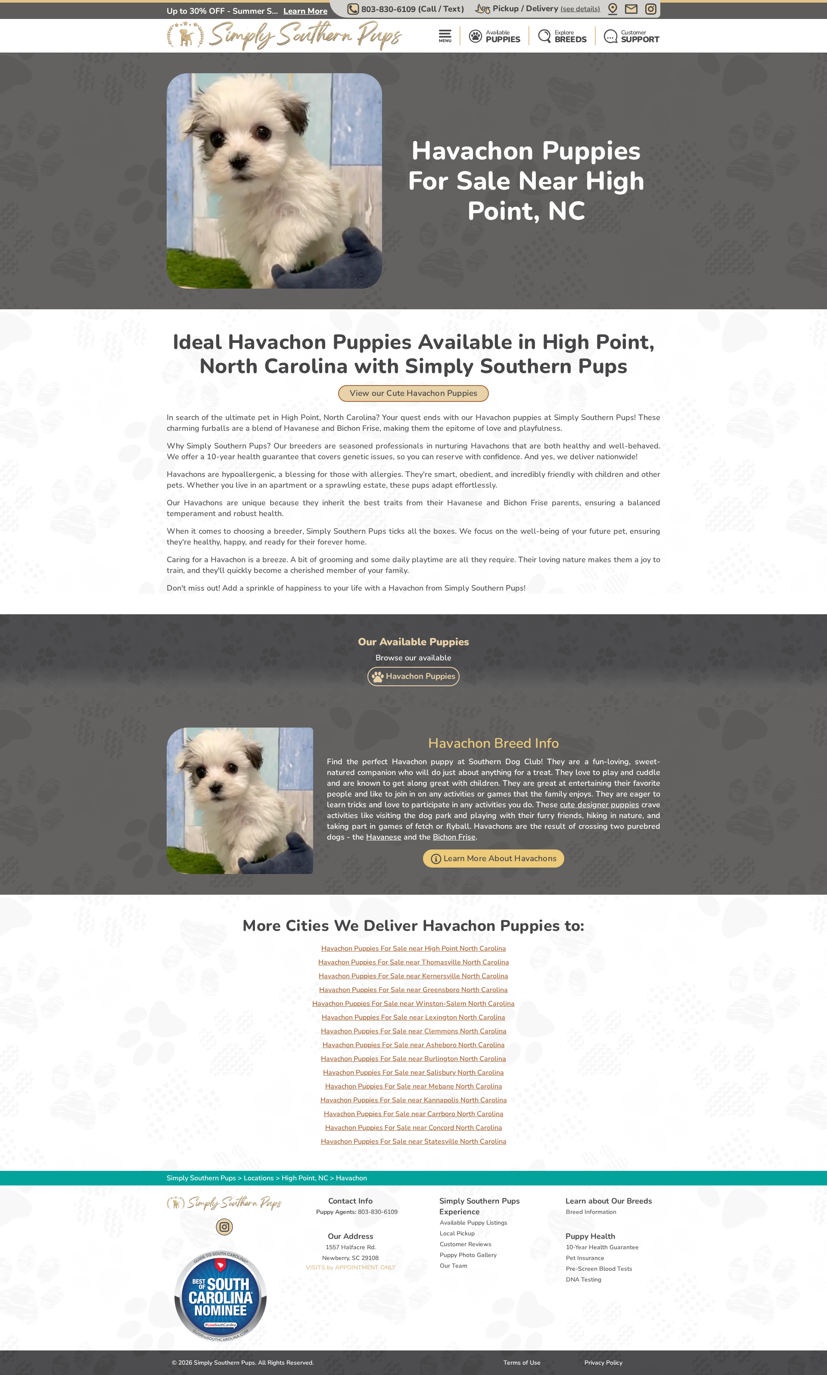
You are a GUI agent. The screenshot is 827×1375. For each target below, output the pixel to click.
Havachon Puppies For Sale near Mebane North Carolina (413, 1086)
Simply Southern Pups (201, 1178)
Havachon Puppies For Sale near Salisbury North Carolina (413, 1072)
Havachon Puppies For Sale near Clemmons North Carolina (414, 1031)
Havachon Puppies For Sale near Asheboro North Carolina (414, 1045)
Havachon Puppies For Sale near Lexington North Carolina (413, 1017)
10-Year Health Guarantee (602, 1247)
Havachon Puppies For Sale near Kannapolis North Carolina (413, 1100)
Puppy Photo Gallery (468, 1255)
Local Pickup (457, 1233)
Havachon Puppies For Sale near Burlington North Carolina (413, 1059)
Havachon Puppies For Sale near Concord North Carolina (413, 1127)
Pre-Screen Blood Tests (599, 1269)
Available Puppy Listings (473, 1223)
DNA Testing (583, 1279)
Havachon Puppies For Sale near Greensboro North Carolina (413, 990)
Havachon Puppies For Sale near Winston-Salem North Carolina (413, 1003)
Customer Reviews (465, 1244)
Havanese (383, 837)
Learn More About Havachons (500, 858)
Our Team (453, 1266)
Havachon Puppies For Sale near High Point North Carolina (413, 948)
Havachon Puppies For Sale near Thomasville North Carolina (413, 962)
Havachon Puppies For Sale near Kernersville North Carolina (413, 976)
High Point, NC (306, 1178)
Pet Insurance (585, 1258)
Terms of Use (522, 1363)
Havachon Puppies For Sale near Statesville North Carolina (414, 1141)
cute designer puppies (599, 804)
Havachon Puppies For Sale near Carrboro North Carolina (414, 1114)
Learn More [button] (305, 11)
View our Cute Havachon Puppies (414, 393)
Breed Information (591, 1212)
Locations (259, 1178)
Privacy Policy (603, 1363)
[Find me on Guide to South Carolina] (220, 1296)
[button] (406, 9)
